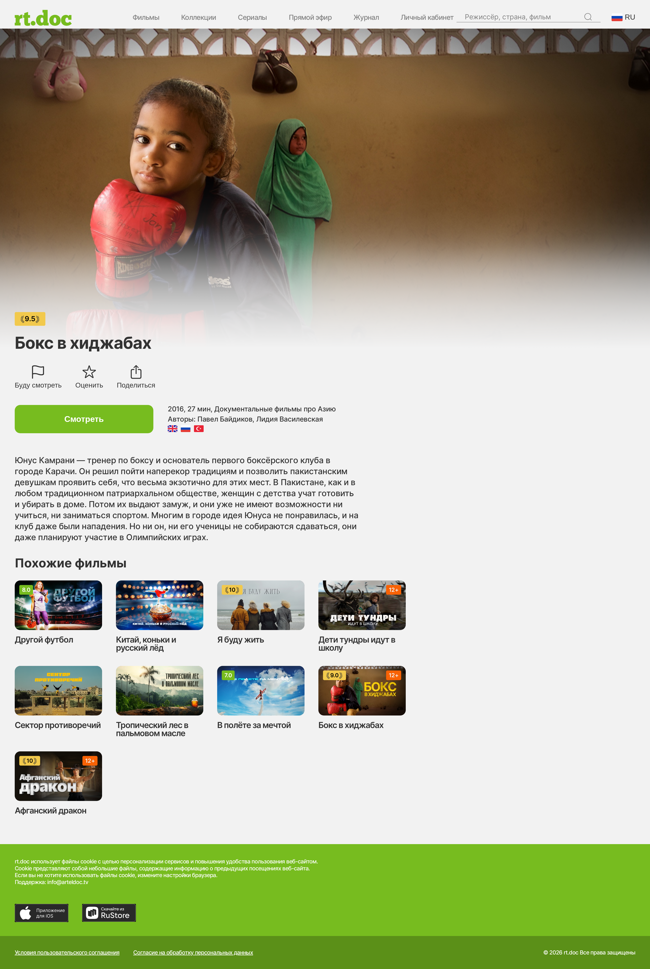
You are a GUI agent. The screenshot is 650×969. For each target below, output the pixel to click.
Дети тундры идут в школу (356, 644)
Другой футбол (44, 640)
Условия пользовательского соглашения (67, 952)
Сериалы (252, 17)
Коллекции (198, 17)
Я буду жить (240, 640)
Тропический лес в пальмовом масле (152, 729)
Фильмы (146, 17)
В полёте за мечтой (254, 725)
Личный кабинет (427, 17)
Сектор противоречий (58, 725)
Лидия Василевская (289, 419)
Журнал (366, 17)
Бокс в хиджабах (351, 725)
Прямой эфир (310, 17)
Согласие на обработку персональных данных (193, 952)
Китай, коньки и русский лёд (146, 644)
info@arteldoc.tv (67, 882)
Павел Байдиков (224, 419)
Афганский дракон (50, 811)
